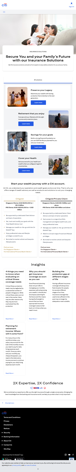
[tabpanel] (38, 130)
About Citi (7, 441)
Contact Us (8, 445)
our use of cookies (30, 465)
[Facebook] (73, 455)
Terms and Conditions (12, 417)
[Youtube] (69, 455)
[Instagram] (66, 455)
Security (7, 433)
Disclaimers (8, 425)
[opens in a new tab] (4, 5)
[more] (4, 12)
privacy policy (16, 465)
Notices (7, 428)
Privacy (6, 421)
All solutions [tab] (38, 80)
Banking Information (12, 437)
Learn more (38, 102)
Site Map (7, 449)
